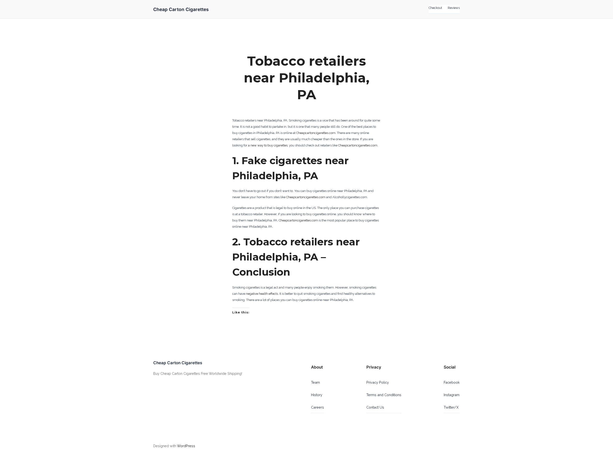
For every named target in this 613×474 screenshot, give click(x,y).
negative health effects (262, 293)
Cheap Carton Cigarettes (181, 9)
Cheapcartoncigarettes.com (315, 133)
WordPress (186, 446)
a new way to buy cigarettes (268, 145)
